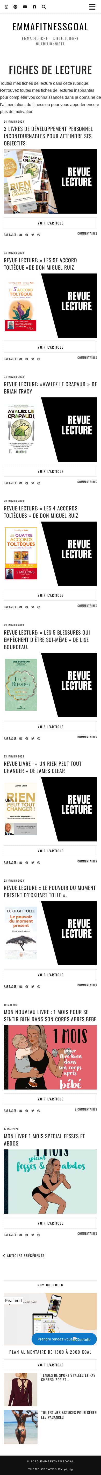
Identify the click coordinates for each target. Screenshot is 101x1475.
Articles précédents (25, 1255)
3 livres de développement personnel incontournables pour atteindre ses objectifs (48, 136)
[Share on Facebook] (27, 234)
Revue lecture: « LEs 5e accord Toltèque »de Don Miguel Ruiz (40, 263)
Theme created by (50, 1469)
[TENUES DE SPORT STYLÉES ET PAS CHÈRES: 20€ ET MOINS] (21, 1390)
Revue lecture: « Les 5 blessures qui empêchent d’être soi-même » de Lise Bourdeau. (47, 639)
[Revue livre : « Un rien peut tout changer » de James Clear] (50, 809)
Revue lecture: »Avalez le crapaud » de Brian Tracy (50, 387)
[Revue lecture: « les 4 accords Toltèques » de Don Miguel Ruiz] (50, 554)
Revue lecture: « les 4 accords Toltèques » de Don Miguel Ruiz (41, 511)
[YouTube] (25, 6)
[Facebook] (35, 6)
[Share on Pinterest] (39, 234)
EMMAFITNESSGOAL (50, 26)
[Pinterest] (15, 6)
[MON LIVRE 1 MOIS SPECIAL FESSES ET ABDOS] (50, 1181)
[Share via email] (21, 234)
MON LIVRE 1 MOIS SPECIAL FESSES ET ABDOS (44, 1139)
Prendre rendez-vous (55, 1339)
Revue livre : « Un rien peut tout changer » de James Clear (43, 767)
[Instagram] (6, 6)
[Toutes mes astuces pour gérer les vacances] (21, 1427)
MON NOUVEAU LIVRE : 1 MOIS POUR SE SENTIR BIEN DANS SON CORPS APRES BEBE (50, 1015)
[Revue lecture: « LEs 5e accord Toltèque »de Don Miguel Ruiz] (50, 305)
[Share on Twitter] (33, 234)
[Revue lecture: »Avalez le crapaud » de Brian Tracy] (50, 429)
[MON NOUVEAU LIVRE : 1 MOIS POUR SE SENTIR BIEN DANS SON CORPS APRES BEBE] (50, 1057)
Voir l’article (50, 223)
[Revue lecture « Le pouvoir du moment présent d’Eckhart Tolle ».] (50, 933)
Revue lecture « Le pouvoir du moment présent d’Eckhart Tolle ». (50, 891)
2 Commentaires (86, 1109)
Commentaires (87, 233)
